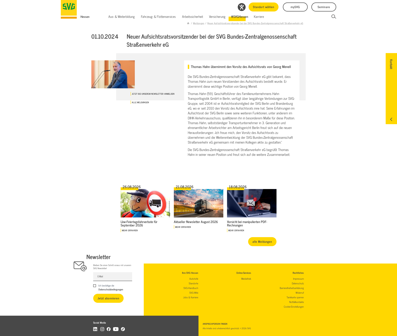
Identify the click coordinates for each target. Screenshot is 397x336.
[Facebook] (109, 329)
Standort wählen (263, 6)
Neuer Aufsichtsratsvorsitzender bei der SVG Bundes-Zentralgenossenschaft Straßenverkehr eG (255, 23)
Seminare (324, 6)
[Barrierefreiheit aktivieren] (242, 7)
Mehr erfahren (130, 230)
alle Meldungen (262, 241)
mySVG (295, 6)
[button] (121, 16)
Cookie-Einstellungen (294, 306)
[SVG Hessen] (69, 9)
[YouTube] (116, 329)
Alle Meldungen (140, 102)
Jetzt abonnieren (108, 298)
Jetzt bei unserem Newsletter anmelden (153, 93)
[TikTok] (123, 329)
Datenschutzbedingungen (110, 289)
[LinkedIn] (95, 329)
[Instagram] (102, 329)
